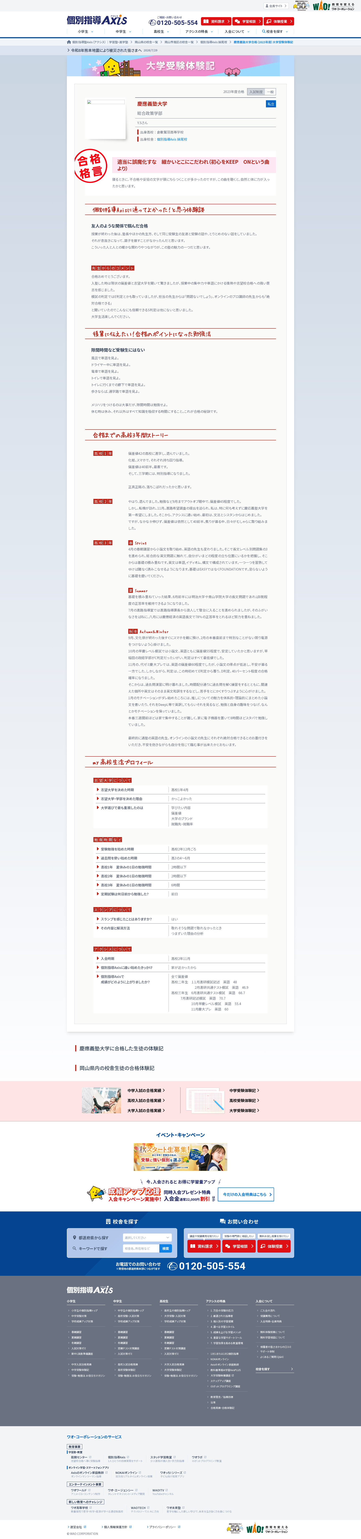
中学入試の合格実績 (144, 1090)
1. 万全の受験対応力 (222, 1310)
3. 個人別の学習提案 (222, 1321)
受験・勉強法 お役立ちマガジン (88, 1375)
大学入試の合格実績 (144, 1110)
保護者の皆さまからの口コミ (275, 1346)
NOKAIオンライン (220, 1359)
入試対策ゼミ (78, 1348)
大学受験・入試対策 (175, 1316)
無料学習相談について (272, 1337)
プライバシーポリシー (162, 1527)
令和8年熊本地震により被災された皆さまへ (114, 50)
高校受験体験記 (242, 1100)
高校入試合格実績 (128, 1364)
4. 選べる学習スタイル (223, 1326)
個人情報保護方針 (115, 1527)
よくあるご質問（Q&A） (272, 1357)
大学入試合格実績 (174, 1364)
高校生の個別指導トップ (177, 1310)
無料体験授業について (272, 1332)
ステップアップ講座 (221, 1381)
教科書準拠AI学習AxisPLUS (226, 1370)
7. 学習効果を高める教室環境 (227, 1343)
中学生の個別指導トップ (131, 1310)
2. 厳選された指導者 (222, 1316)
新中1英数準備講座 (82, 1353)
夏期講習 (76, 1337)
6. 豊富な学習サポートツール (226, 1337)
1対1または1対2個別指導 (225, 1353)
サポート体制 (267, 1351)
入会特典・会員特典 (271, 1321)
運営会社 (76, 1527)
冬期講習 (76, 1343)
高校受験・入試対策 (128, 1316)
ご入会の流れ (267, 1310)
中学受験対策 (78, 1316)
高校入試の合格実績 (144, 1100)
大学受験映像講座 (221, 1375)
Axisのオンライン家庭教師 (225, 1364)
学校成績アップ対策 (82, 1321)
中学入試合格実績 (81, 1364)
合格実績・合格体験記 (222, 1407)
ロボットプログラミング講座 (225, 1386)
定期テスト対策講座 (128, 1348)
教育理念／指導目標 (222, 1397)
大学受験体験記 (242, 1110)
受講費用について (270, 1316)
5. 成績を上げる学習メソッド (226, 1332)
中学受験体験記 (242, 1090)
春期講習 (76, 1332)
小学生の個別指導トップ (84, 1310)
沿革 (213, 1402)
